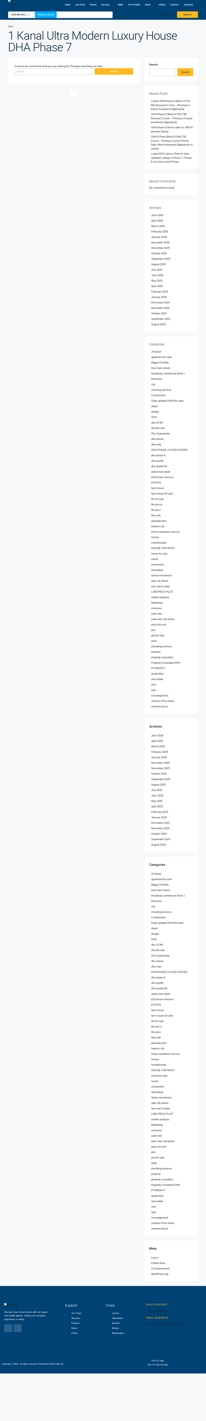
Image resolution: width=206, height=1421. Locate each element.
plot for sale (157, 635)
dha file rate (158, 428)
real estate (157, 679)
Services (188, 5)
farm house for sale (162, 493)
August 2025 (158, 264)
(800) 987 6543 (18, 14)
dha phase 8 (158, 455)
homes (155, 537)
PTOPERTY (158, 668)
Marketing (157, 602)
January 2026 (159, 237)
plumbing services (161, 646)
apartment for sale (161, 357)
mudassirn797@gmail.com (165, 1324)
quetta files (157, 673)
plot (153, 630)
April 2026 (157, 220)
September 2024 (160, 319)
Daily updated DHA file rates (167, 400)
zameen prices (159, 706)
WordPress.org (159, 1274)
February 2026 (159, 231)
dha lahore (157, 439)
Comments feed (160, 1268)
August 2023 (158, 324)
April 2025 (157, 286)
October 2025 (159, 253)
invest (154, 559)
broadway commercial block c (168, 373)
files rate (156, 515)
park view (156, 613)
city (153, 384)
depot (154, 406)
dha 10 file (157, 422)
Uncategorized (159, 695)
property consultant (162, 657)
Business (156, 379)
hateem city (157, 526)
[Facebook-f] (8, 1328)
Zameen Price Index (162, 701)
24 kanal (156, 351)
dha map (156, 444)
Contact (174, 5)
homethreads (158, 542)
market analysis (160, 597)
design (155, 411)
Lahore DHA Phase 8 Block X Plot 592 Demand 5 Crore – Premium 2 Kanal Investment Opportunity (170, 105)
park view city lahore (163, 619)
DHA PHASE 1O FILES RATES (169, 450)
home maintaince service (165, 531)
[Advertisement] (96, 1397)
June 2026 (157, 215)
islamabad (157, 570)
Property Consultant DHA (165, 662)
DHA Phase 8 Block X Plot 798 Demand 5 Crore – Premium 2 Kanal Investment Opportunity (171, 118)
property (156, 652)
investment (157, 564)
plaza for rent (158, 624)
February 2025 (159, 291)
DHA (154, 417)
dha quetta (157, 460)
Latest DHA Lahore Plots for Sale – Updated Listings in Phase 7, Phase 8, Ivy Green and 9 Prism (171, 157)
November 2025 (160, 248)
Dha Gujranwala (160, 433)
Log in (154, 1257)
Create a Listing (45, 15)
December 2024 (160, 302)
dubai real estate (160, 471)
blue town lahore (160, 368)
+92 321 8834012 (157, 1311)
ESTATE (156, 482)
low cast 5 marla (160, 586)
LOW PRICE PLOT (162, 591)
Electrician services (162, 477)
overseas (156, 608)
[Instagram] (18, 1328)
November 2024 (160, 308)
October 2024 (159, 313)
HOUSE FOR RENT (163, 548)
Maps (148, 5)
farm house (157, 488)
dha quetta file (159, 466)
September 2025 (160, 259)
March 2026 (158, 226)
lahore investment (161, 575)
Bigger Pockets (160, 362)
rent (153, 684)
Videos (162, 5)
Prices (93, 5)
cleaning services (161, 390)
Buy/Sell (105, 5)
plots (154, 641)
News (120, 5)
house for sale (159, 553)
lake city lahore (160, 581)
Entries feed (158, 1263)
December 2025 (160, 242)
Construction (158, 395)
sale (153, 690)
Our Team (80, 5)
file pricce (156, 504)
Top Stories (134, 5)
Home (67, 5)
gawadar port (158, 521)
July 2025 (156, 269)
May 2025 (157, 280)
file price (156, 510)
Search (114, 71)
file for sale (157, 499)
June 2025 (157, 275)
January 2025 (159, 297)
